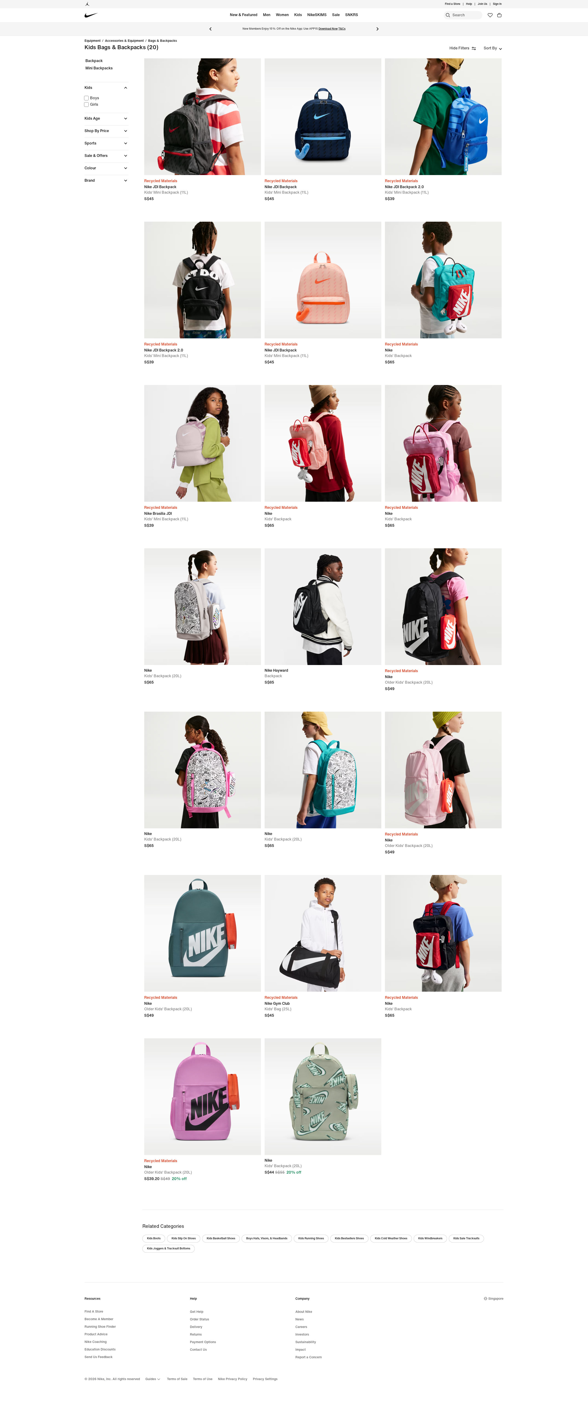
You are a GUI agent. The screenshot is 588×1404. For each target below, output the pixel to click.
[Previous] (210, 29)
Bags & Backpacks (162, 40)
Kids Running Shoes (311, 1238)
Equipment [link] (93, 40)
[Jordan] (87, 4)
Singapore (495, 1298)
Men (266, 15)
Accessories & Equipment (124, 40)
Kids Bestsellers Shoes (349, 1238)
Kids (298, 15)
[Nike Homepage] (91, 15)
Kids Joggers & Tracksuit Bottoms (168, 1248)
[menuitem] (473, 4)
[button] (107, 87)
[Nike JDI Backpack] (202, 116)
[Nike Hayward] (323, 606)
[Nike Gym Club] (323, 933)
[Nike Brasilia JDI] (202, 443)
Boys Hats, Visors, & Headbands (266, 1238)
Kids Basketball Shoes (221, 1238)
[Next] (377, 29)
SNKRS (351, 15)
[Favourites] (490, 15)
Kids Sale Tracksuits (466, 1238)
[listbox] (492, 48)
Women (282, 15)
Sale (336, 15)
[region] (103, 124)
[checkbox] (105, 98)
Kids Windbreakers (430, 1238)
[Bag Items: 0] (499, 15)
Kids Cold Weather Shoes (391, 1238)
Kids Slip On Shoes (184, 1238)
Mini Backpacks (99, 68)
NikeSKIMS (317, 15)
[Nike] (443, 280)
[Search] (448, 15)
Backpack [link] (94, 61)
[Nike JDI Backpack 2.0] (443, 116)
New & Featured (243, 15)
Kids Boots (154, 1238)
